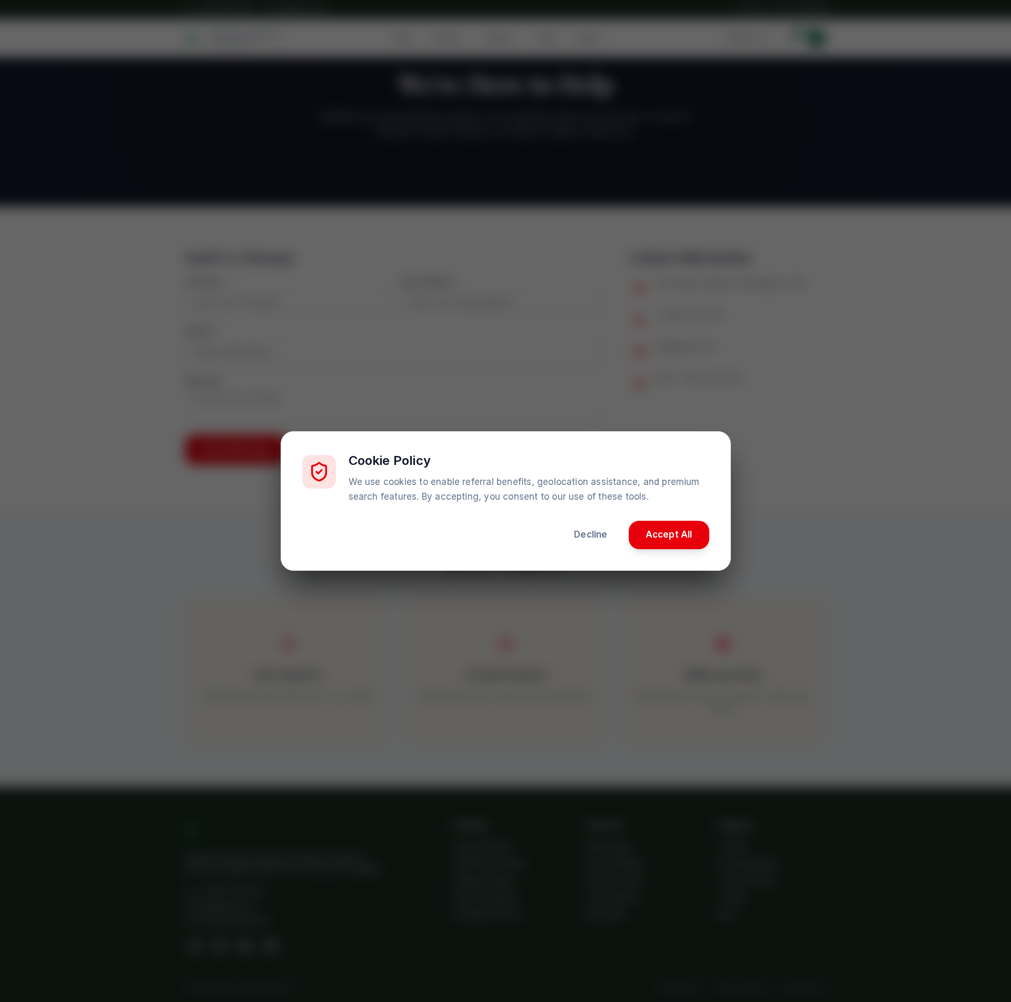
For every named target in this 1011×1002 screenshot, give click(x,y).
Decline (590, 534)
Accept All (669, 534)
